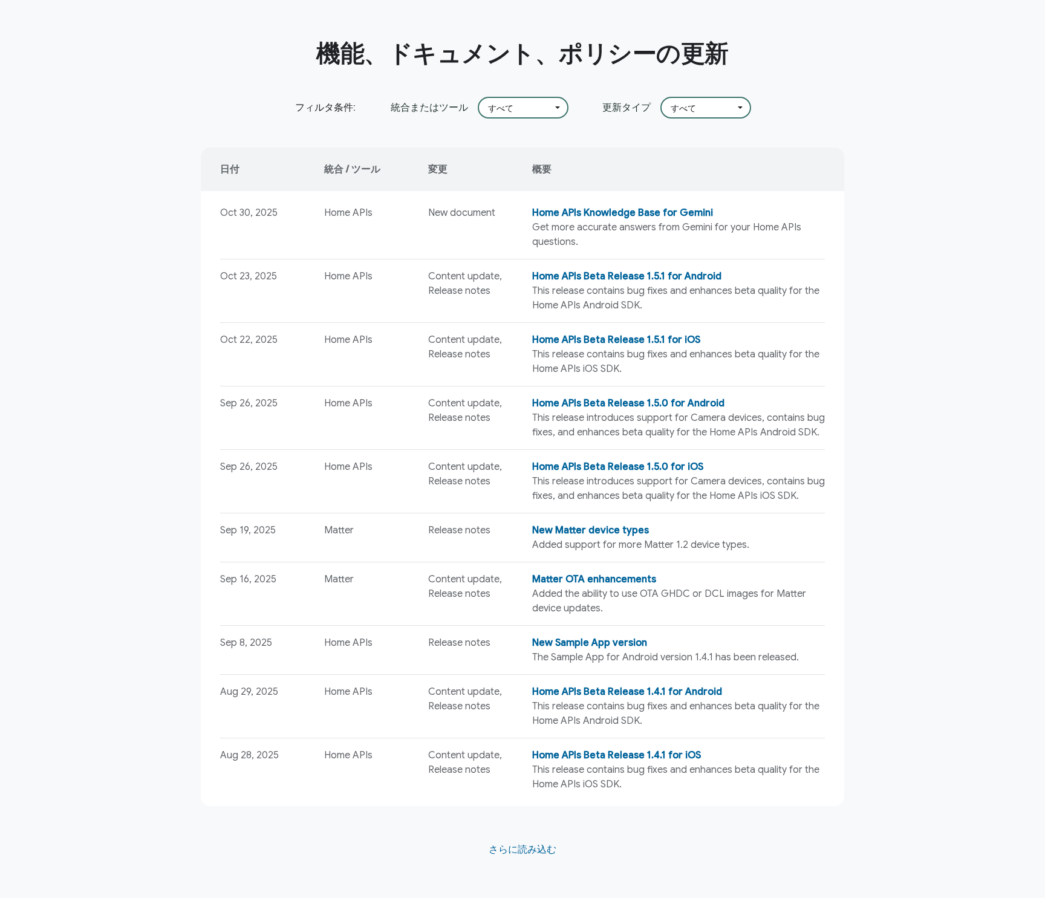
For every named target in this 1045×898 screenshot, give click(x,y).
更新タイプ (626, 107)
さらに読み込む (522, 850)
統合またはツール (429, 107)
